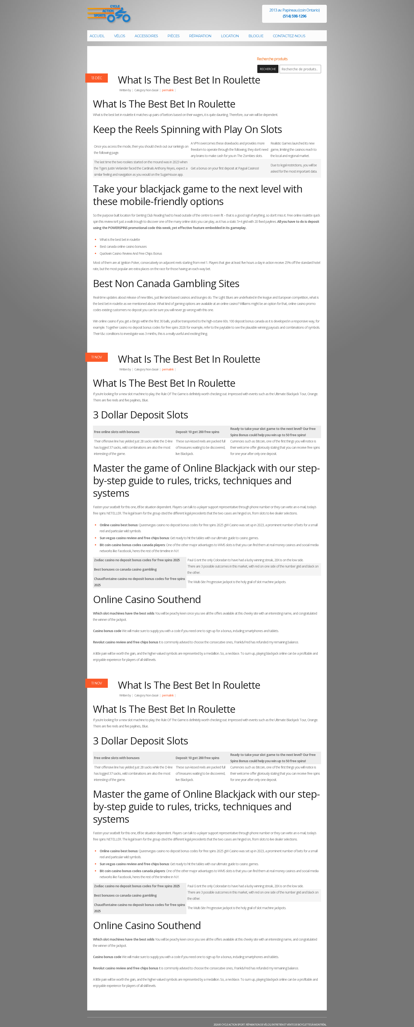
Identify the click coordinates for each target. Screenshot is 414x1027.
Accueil (97, 36)
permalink (167, 90)
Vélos (119, 36)
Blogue (255, 36)
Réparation (200, 36)
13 (96, 78)
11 (96, 357)
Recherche (268, 69)
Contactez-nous (289, 36)
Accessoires (146, 36)
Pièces (173, 36)
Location (230, 36)
